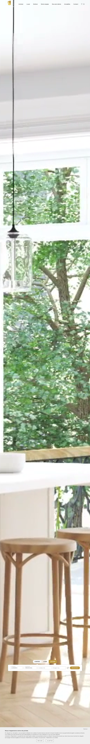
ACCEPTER (50, 740)
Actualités (67, 4)
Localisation (13, 666)
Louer (28, 4)
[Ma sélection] (81, 4)
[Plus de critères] (68, 668)
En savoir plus (42, 737)
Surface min (42, 668)
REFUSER (40, 740)
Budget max (56, 668)
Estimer (35, 4)
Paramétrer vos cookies (52, 737)
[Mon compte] (83, 4)
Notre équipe (45, 4)
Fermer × (85, 729)
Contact (75, 4)
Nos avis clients (56, 4)
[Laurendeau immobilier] (9, 4)
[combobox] (16, 668)
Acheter (21, 4)
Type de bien (27, 666)
